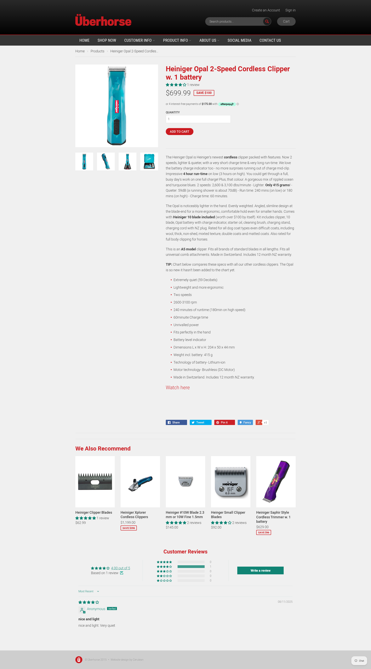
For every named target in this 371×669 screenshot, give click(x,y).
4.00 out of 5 (120, 568)
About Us (208, 40)
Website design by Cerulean (127, 659)
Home (84, 40)
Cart (286, 21)
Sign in (290, 10)
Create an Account (266, 10)
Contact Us (270, 40)
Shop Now (107, 40)
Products (97, 51)
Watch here (178, 387)
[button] (176, 84)
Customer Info (138, 40)
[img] (88, 602)
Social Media (239, 40)
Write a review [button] (261, 570)
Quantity (173, 112)
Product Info (176, 40)
